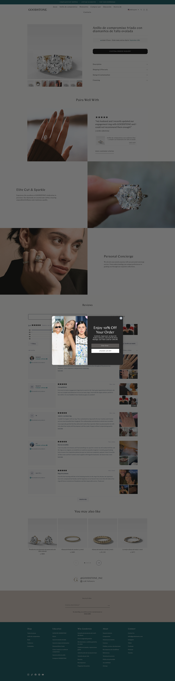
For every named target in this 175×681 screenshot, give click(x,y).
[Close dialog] (121, 318)
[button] (105, 351)
